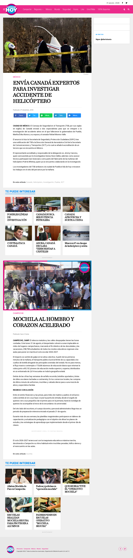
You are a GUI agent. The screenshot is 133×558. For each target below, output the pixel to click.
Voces (75, 9)
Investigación (48, 182)
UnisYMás (91, 9)
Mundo (57, 9)
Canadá (29, 182)
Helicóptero (37, 182)
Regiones (38, 9)
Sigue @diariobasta (103, 39)
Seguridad (67, 9)
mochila (29, 454)
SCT (62, 182)
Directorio (20, 548)
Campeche (27, 9)
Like (82, 9)
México (49, 9)
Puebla (57, 182)
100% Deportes (104, 9)
